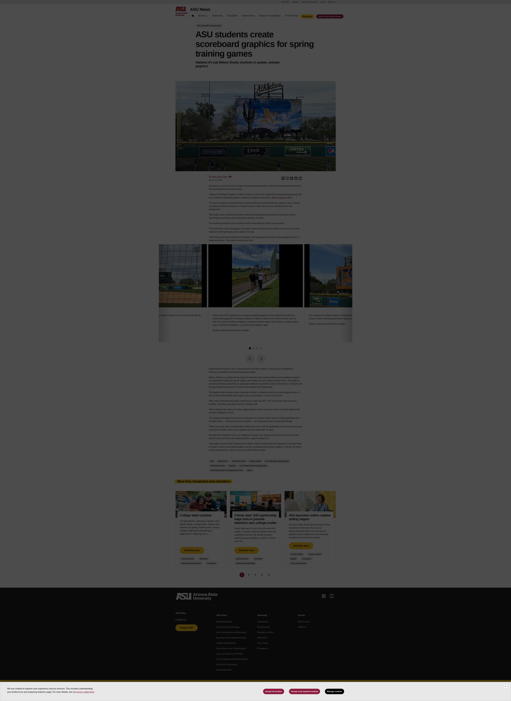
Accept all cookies (273, 691)
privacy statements (85, 692)
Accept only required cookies (304, 691)
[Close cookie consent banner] (505, 687)
